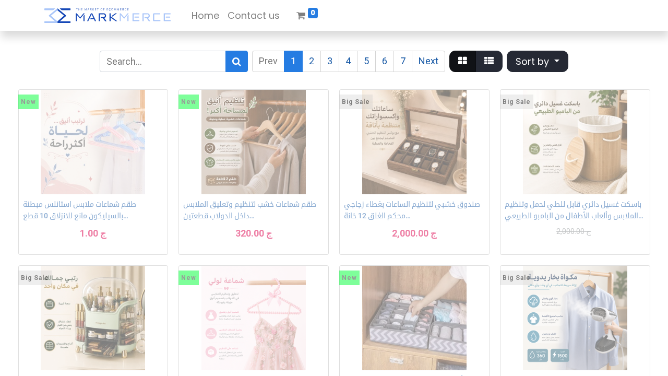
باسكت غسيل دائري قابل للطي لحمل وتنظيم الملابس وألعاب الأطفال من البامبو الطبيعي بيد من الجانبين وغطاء (573, 211)
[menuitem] (205, 15)
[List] (489, 61)
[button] (537, 61)
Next (428, 60)
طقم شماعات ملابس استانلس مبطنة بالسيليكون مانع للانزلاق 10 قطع (79, 210)
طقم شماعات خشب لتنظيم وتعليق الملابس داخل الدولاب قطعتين (249, 210)
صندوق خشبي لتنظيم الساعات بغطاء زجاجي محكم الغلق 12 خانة (412, 210)
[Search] (236, 61)
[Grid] (462, 61)
